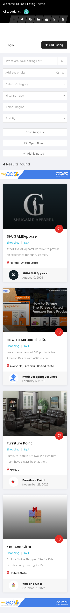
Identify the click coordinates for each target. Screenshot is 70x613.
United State (29, 263)
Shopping (13, 243)
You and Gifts (19, 546)
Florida (14, 263)
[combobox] (35, 84)
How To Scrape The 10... (27, 339)
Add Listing (56, 45)
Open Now (36, 143)
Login (10, 45)
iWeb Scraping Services (39, 377)
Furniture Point (19, 443)
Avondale (16, 366)
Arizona (30, 366)
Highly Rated (36, 154)
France (14, 470)
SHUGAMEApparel (22, 236)
